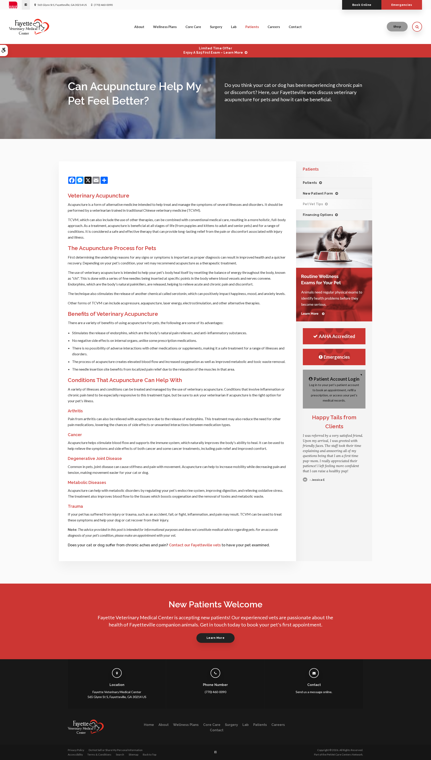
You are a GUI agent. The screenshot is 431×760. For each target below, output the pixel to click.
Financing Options (318, 215)
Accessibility (75, 754)
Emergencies (401, 5)
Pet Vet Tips (313, 204)
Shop (397, 26)
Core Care (193, 27)
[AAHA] (15, 5)
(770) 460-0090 (103, 5)
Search (120, 754)
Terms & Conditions (99, 754)
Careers (274, 27)
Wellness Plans (165, 27)
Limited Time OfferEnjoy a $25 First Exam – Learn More (213, 50)
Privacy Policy (76, 750)
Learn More (215, 637)
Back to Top (149, 754)
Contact (295, 27)
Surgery (216, 27)
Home (149, 725)
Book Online (362, 5)
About (139, 27)
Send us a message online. (314, 692)
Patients (252, 27)
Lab (234, 27)
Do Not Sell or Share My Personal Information (116, 750)
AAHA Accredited (337, 336)
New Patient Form (318, 193)
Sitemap (133, 754)
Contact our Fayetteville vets (195, 545)
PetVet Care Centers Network (345, 754)
